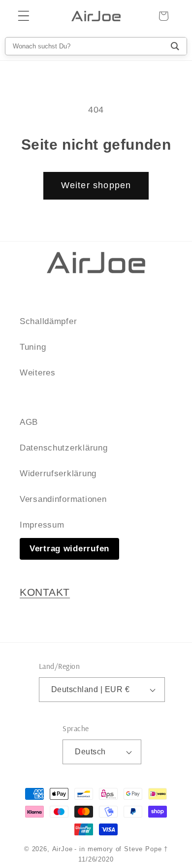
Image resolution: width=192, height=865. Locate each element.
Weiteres (38, 372)
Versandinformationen (63, 499)
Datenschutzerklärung (63, 448)
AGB (29, 422)
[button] (24, 16)
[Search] (175, 46)
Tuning (33, 347)
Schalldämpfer (48, 321)
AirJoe (62, 849)
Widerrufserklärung (58, 473)
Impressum (42, 525)
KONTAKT (45, 592)
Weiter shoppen (96, 185)
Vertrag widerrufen (69, 548)
